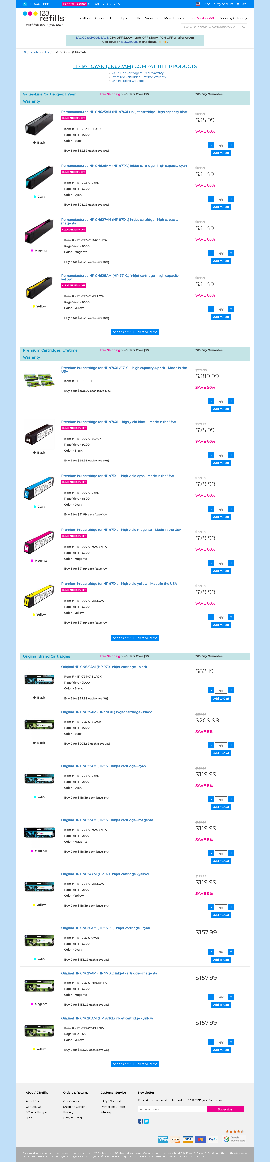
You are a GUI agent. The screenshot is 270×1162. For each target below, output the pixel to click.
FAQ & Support (111, 1101)
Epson (126, 18)
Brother (84, 18)
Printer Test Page (113, 1107)
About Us (32, 1101)
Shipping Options (75, 1107)
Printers (35, 52)
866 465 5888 (39, 4)
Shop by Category (233, 18)
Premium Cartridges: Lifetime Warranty (139, 77)
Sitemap (106, 1112)
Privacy (68, 1112)
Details (162, 41)
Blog (29, 1118)
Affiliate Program (37, 1112)
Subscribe (225, 1109)
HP (138, 18)
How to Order (72, 1118)
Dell (113, 18)
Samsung (152, 18)
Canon (100, 18)
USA (203, 4)
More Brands (174, 18)
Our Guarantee (73, 1101)
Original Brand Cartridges (129, 81)
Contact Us (33, 1107)
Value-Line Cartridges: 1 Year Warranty (138, 73)
